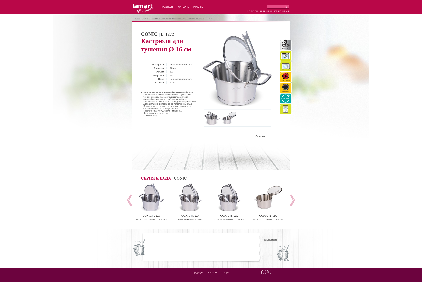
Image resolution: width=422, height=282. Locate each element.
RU (271, 11)
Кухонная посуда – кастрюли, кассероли (188, 18)
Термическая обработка (161, 18)
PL (264, 11)
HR (267, 11)
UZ (283, 11)
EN (256, 11)
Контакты (184, 7)
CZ (248, 11)
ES (275, 11)
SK (252, 11)
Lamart (139, 5)
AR (287, 11)
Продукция (167, 7)
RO (279, 11)
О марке (198, 7)
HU (260, 11)
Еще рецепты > (270, 240)
